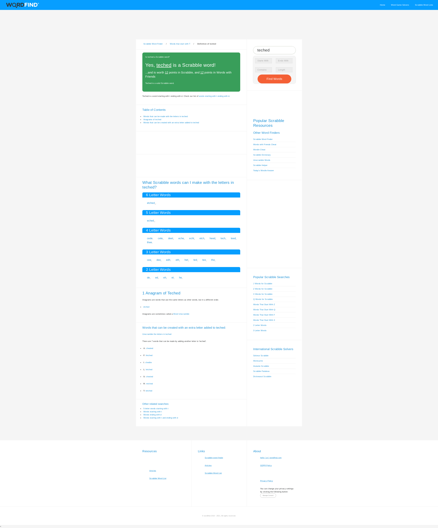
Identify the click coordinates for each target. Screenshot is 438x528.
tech (223, 238)
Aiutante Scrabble (261, 366)
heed (212, 238)
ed (156, 277)
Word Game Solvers (400, 5)
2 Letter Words (259, 325)
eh (164, 277)
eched (150, 220)
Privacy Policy (266, 481)
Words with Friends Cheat (264, 144)
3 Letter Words (259, 330)
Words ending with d (152, 415)
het (186, 259)
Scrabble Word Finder (263, 139)
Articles (152, 471)
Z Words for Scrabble (262, 289)
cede (150, 238)
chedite (148, 362)
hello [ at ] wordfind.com (271, 458)
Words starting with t (152, 411)
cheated (149, 348)
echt (191, 238)
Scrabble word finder (214, 458)
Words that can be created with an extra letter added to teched (171, 122)
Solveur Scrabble (261, 355)
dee (158, 259)
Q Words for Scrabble (263, 299)
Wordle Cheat (259, 149)
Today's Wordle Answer (263, 170)
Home (382, 5)
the (213, 259)
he (180, 277)
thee (149, 242)
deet (170, 238)
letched (149, 369)
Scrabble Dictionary (262, 155)
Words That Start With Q (264, 309)
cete (160, 238)
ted (195, 259)
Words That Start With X (264, 320)
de (148, 277)
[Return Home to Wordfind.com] (22, 7)
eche (181, 238)
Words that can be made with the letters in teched (165, 116)
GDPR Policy (266, 465)
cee (149, 259)
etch (201, 238)
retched (149, 384)
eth (177, 259)
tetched (149, 391)
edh (168, 259)
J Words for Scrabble (262, 283)
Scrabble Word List (157, 478)
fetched (149, 355)
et (173, 277)
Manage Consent (268, 495)
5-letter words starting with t (155, 408)
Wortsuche (258, 361)
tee (204, 259)
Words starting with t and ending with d (160, 418)
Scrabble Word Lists (424, 5)
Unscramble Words (261, 160)
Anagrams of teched (152, 119)
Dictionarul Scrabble (262, 376)
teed (233, 238)
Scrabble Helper (260, 165)
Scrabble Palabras (261, 371)
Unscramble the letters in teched (156, 334)
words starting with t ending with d (214, 96)
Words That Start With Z (264, 304)
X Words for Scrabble (262, 294)
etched (151, 203)
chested (149, 376)
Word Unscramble (181, 314)
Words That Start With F (264, 315)
